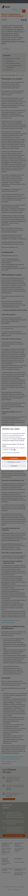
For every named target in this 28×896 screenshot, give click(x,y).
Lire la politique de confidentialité (10, 452)
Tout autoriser (14, 458)
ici (14, 449)
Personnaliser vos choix (14, 462)
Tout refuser (14, 466)
